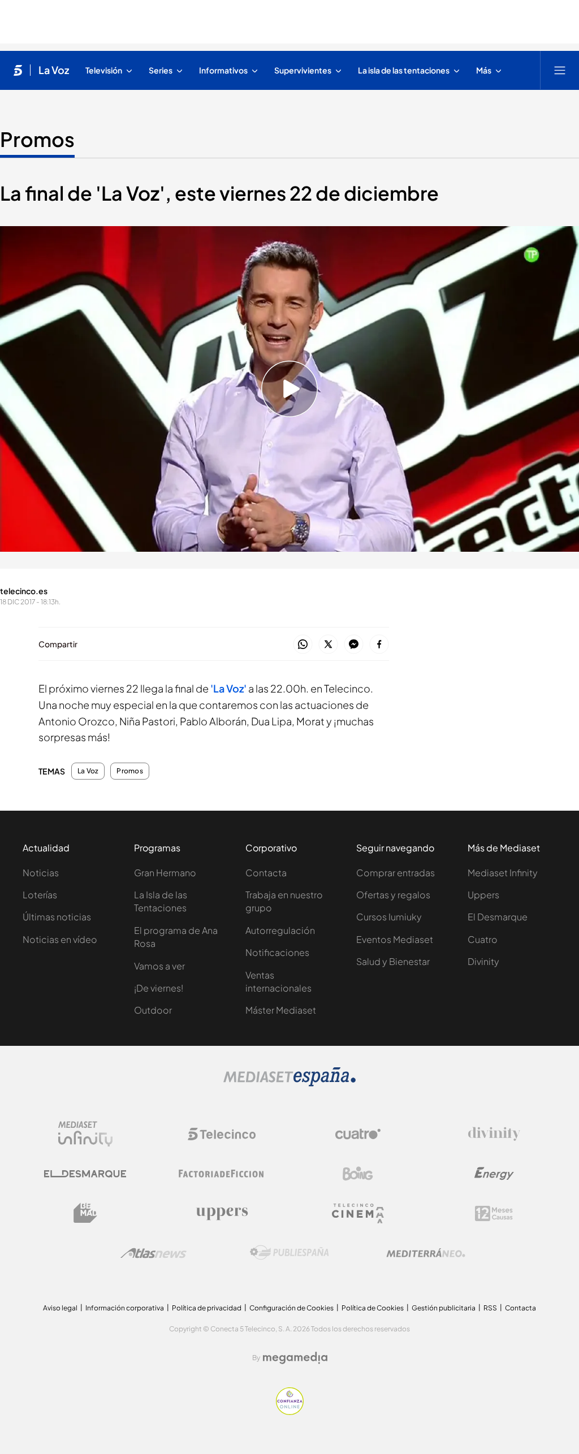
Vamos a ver (159, 966)
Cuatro (483, 939)
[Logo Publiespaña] (289, 1253)
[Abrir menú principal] (559, 70)
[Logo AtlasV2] (153, 1253)
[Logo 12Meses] (494, 1213)
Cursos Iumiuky (389, 917)
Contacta (266, 873)
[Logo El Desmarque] (85, 1174)
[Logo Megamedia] (295, 1357)
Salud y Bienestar (393, 961)
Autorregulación (280, 930)
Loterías (40, 895)
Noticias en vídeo (60, 939)
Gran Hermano (165, 873)
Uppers (483, 895)
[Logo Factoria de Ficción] (222, 1173)
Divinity (483, 961)
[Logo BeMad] (85, 1213)
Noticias (41, 873)
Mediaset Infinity (503, 873)
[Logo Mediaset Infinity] (85, 1134)
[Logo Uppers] (221, 1213)
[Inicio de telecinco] (18, 70)
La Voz (53, 70)
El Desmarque (498, 917)
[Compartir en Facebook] (379, 644)
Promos (37, 139)
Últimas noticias (57, 917)
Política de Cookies (373, 1308)
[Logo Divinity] (494, 1134)
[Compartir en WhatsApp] (303, 644)
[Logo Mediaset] (289, 1083)
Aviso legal (60, 1308)
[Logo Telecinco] (222, 1134)
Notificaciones (277, 952)
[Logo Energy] (494, 1173)
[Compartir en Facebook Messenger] (354, 644)
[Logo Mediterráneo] (425, 1252)
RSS (490, 1308)
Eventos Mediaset (394, 939)
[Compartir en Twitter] (328, 644)
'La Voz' (228, 688)
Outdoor (153, 1010)
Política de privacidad (206, 1308)
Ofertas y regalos (393, 895)
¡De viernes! (158, 988)
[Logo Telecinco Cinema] (358, 1213)
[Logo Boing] (358, 1173)
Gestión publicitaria (444, 1308)
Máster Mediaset (280, 1010)
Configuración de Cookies (291, 1308)
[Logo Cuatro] (358, 1134)
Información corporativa (124, 1308)
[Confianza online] (290, 1411)
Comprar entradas (395, 873)
